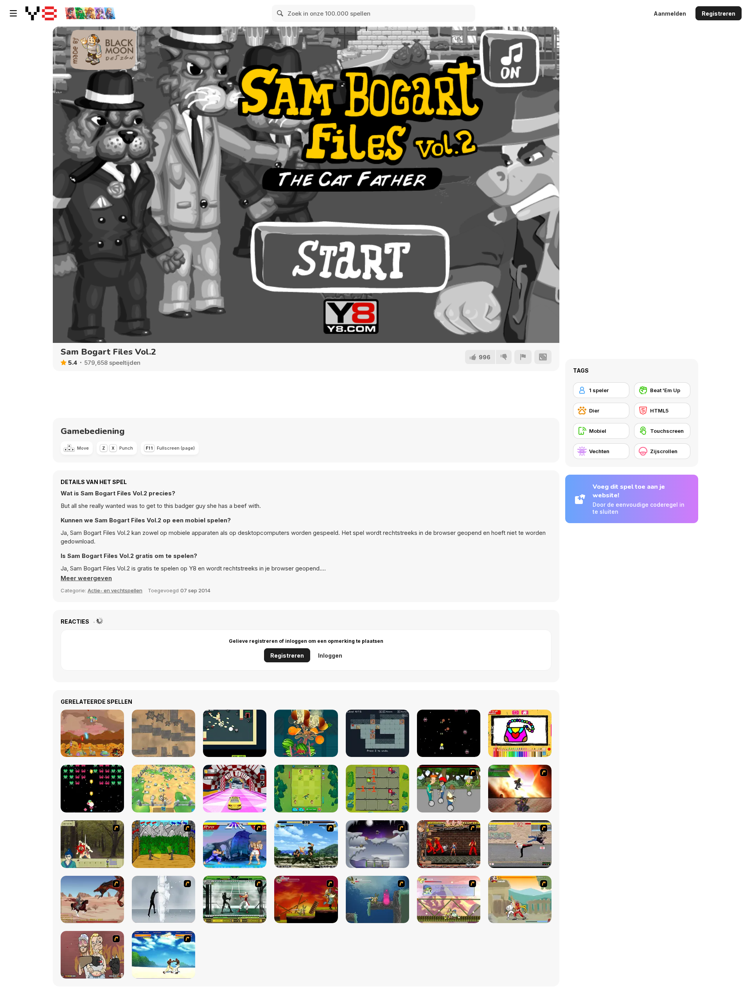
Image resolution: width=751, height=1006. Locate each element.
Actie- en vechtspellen (115, 590)
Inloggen (330, 655)
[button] (86, 578)
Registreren (718, 13)
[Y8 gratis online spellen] (41, 13)
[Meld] (523, 357)
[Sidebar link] (13, 13)
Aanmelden (670, 13)
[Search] (280, 13)
